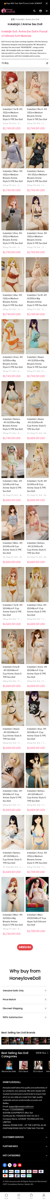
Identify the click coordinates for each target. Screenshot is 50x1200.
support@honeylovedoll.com (21, 1106)
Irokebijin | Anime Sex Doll (27, 19)
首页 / (13, 19)
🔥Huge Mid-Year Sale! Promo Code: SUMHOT (23, 3)
